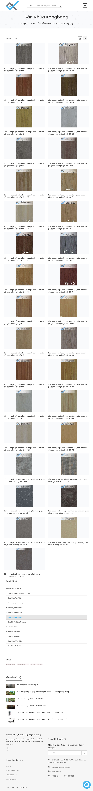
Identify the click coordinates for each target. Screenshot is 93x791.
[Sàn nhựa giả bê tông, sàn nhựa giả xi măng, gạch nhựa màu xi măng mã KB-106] (58, 498)
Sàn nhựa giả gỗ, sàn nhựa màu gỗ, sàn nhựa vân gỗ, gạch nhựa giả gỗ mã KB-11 (24, 291)
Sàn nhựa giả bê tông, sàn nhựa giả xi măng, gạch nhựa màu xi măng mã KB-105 (24, 512)
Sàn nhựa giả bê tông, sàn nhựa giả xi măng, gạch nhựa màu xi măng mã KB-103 (24, 480)
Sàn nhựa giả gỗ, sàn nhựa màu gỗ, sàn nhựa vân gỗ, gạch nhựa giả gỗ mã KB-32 (24, 69)
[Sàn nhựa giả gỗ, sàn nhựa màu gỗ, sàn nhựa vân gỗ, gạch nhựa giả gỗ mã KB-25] (14, 119)
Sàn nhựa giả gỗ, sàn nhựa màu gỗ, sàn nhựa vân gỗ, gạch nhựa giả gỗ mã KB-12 (68, 259)
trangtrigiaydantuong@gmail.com (61, 767)
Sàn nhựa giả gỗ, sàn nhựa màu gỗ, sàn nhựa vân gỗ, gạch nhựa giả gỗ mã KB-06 (68, 354)
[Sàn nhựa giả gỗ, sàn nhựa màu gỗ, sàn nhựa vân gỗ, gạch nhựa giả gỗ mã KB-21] (14, 150)
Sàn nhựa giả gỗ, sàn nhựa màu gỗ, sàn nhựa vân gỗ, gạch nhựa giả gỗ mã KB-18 (24, 196)
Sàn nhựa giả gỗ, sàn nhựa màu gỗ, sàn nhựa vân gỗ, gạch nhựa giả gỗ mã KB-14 (68, 227)
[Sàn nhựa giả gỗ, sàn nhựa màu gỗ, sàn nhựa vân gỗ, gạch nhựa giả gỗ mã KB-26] (58, 87)
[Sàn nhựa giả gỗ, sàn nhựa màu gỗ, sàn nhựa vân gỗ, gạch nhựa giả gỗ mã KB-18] (14, 182)
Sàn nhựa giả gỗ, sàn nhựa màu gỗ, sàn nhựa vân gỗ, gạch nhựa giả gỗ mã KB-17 (68, 196)
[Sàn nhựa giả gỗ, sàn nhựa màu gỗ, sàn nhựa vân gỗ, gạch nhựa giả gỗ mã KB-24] (58, 119)
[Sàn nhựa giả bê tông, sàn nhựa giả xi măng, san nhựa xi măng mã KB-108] (58, 530)
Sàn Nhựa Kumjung (14, 612)
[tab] (80, 39)
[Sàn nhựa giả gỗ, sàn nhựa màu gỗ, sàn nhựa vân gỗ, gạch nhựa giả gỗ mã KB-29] (14, 87)
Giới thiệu (8, 766)
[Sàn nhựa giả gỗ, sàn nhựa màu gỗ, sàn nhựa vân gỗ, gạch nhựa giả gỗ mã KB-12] (58, 245)
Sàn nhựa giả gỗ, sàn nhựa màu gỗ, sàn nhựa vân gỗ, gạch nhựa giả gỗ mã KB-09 (24, 322)
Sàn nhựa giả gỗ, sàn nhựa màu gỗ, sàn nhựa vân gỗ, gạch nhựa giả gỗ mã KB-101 (24, 449)
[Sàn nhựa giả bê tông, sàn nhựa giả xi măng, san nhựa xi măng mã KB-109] (14, 561)
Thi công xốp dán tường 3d (27, 685)
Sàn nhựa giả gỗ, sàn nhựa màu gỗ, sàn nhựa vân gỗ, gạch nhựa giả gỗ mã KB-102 (68, 449)
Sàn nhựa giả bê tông (15, 603)
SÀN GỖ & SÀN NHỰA (41, 23)
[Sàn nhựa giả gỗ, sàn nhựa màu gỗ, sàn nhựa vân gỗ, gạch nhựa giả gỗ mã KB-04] (14, 372)
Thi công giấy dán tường (12, 770)
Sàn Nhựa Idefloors (14, 607)
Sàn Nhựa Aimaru (13, 636)
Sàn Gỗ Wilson (12, 627)
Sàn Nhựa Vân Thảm (14, 598)
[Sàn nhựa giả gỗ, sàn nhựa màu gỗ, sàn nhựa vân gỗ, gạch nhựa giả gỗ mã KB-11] (14, 277)
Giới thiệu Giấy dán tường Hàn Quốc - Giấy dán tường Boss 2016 (42, 719)
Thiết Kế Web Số (21, 787)
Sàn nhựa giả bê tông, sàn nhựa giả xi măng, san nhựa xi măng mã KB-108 (68, 543)
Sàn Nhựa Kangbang (14, 617)
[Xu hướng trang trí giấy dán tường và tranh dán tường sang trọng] (10, 693)
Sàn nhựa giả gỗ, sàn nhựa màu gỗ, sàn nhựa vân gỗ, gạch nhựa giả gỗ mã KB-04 (24, 385)
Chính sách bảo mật (11, 775)
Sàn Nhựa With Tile (14, 641)
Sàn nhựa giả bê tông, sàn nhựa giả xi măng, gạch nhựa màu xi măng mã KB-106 (68, 512)
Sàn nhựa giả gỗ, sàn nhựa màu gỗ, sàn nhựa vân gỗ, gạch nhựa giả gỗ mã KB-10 (68, 291)
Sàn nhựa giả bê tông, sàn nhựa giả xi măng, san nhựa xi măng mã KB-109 (24, 575)
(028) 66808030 (56, 771)
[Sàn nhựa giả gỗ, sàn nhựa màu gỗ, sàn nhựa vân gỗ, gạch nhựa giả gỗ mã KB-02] (14, 403)
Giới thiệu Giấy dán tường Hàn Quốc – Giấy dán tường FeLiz (40, 712)
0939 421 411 (57, 776)
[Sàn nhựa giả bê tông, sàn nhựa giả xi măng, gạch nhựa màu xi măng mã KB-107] (14, 530)
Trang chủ (24, 23)
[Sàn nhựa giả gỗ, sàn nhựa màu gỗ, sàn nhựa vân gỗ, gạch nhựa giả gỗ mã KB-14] (58, 214)
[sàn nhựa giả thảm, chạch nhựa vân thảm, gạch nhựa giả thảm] (79, 466)
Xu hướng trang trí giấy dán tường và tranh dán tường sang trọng (43, 692)
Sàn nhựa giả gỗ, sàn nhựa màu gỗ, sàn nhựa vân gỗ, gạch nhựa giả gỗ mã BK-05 (68, 417)
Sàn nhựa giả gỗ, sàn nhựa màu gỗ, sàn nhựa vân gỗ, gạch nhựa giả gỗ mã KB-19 (68, 164)
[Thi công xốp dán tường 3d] (10, 686)
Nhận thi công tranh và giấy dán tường (32, 705)
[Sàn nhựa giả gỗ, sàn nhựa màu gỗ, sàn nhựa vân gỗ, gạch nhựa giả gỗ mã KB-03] (58, 372)
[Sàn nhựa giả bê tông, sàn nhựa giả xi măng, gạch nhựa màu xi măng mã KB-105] (14, 498)
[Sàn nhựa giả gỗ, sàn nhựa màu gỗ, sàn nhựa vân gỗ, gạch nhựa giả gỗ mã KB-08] (58, 308)
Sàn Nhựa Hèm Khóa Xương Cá (18, 593)
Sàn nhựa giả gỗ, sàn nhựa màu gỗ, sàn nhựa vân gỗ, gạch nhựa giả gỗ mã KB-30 (68, 69)
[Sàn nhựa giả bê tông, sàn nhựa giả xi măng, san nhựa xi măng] (79, 530)
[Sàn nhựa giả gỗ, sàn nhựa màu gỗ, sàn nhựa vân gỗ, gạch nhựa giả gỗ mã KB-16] (14, 214)
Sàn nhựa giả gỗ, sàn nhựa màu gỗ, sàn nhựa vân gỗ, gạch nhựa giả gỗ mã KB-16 (24, 227)
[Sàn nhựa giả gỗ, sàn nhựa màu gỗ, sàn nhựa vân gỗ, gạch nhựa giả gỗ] (34, 56)
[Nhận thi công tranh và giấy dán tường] (10, 707)
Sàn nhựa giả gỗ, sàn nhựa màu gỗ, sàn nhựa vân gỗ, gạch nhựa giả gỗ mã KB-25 (24, 133)
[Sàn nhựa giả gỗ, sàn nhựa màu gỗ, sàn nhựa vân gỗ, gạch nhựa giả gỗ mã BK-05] (58, 403)
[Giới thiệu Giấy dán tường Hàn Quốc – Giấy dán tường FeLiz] (10, 713)
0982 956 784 (69, 776)
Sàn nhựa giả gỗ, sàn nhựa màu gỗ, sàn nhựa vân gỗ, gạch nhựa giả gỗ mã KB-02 (24, 417)
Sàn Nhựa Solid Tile (14, 646)
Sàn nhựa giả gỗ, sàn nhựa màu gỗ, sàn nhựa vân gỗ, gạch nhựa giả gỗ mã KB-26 (68, 101)
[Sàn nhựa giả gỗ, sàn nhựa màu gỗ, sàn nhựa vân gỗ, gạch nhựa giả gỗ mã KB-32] (14, 56)
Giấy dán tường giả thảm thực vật (30, 698)
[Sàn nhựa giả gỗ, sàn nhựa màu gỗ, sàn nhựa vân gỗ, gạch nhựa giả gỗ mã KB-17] (58, 182)
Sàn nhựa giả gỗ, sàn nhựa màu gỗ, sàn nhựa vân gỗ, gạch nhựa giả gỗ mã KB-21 (24, 164)
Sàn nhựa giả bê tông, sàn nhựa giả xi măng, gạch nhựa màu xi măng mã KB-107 (24, 543)
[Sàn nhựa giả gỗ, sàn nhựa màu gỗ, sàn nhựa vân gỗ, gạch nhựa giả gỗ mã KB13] (14, 245)
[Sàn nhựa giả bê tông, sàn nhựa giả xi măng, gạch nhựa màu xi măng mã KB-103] (14, 466)
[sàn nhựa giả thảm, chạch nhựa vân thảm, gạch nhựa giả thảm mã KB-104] (58, 466)
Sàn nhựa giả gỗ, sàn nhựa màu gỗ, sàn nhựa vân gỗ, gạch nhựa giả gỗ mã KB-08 (68, 322)
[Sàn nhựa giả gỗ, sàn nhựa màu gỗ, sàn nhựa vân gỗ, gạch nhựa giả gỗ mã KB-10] (58, 277)
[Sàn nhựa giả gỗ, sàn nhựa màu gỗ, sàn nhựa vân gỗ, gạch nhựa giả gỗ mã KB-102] (58, 435)
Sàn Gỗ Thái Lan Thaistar (16, 622)
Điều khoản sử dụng (11, 779)
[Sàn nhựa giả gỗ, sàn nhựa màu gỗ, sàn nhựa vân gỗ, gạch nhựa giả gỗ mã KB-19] (58, 150)
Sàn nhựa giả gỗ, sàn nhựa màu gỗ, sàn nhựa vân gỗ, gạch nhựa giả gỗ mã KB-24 (68, 133)
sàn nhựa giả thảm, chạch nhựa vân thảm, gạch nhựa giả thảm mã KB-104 (67, 480)
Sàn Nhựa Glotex (13, 631)
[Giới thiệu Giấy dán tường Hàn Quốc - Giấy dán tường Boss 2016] (10, 720)
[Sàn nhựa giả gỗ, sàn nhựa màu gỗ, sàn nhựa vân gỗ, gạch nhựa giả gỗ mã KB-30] (58, 56)
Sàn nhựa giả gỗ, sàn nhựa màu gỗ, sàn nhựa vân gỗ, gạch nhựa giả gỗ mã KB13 (24, 259)
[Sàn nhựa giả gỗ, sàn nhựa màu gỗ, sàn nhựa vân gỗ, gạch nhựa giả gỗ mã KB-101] (14, 435)
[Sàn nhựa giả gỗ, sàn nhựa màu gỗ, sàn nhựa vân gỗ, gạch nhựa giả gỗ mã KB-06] (58, 340)
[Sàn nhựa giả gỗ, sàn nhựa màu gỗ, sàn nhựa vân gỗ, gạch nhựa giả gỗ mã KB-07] (14, 340)
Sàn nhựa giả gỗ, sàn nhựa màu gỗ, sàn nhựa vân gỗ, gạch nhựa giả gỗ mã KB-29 (24, 101)
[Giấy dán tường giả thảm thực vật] (10, 700)
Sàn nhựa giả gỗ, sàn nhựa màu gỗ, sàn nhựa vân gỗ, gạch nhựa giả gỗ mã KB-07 (24, 354)
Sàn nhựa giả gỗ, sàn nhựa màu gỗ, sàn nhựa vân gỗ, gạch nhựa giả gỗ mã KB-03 (68, 385)
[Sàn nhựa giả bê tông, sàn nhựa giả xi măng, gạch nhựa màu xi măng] (34, 466)
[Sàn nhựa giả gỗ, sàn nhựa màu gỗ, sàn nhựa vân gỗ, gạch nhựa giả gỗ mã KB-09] (14, 308)
